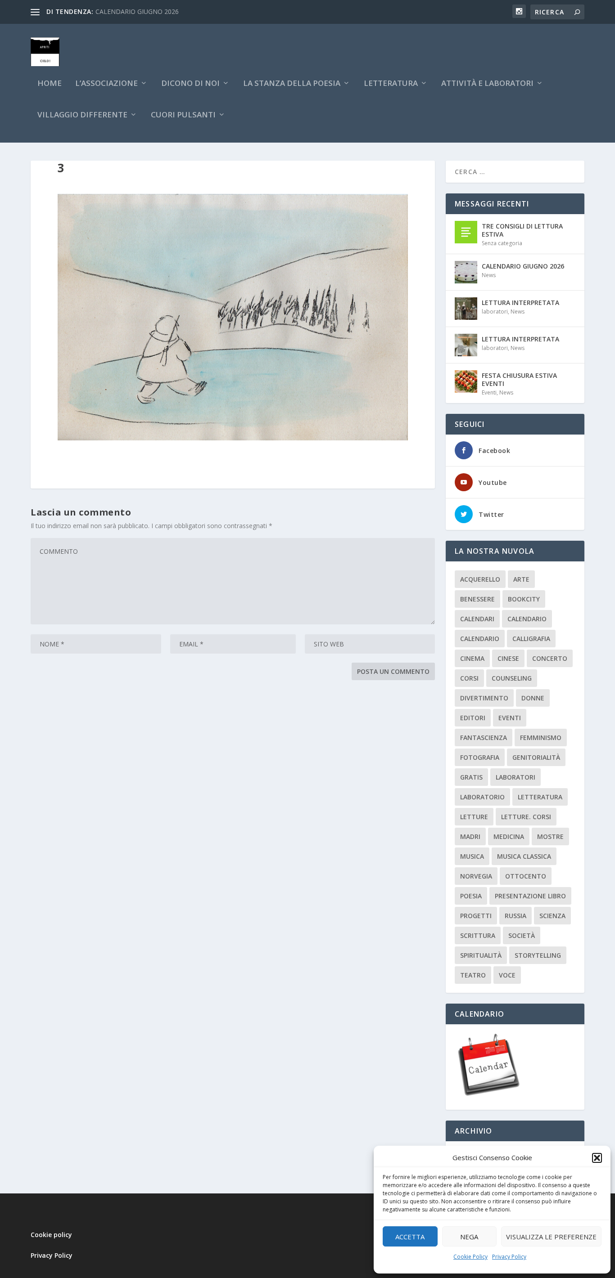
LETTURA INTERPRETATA (520, 302)
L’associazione (106, 84)
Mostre (550, 836)
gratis (471, 777)
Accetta (410, 1236)
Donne (532, 698)
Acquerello (480, 579)
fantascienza (483, 737)
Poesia (471, 896)
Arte (521, 579)
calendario (527, 618)
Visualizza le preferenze (551, 1236)
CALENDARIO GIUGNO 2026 (137, 11)
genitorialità (536, 757)
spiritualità (481, 955)
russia (515, 915)
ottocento (525, 876)
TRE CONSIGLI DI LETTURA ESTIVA (522, 230)
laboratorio (482, 797)
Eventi (489, 392)
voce (507, 975)
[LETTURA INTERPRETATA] (466, 308)
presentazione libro (530, 896)
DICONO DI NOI (190, 84)
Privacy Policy (509, 1256)
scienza (552, 915)
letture (474, 816)
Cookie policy (51, 1234)
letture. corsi (526, 816)
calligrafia (531, 638)
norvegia (476, 876)
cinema (472, 658)
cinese (508, 658)
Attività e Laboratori (487, 84)
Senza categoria (502, 243)
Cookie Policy (470, 1256)
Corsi (469, 678)
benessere (477, 599)
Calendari (477, 618)
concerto (549, 658)
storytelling (538, 955)
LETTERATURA (391, 84)
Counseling (512, 678)
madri (470, 836)
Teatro (473, 975)
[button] (596, 1157)
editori (472, 717)
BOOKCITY (524, 599)
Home (49, 84)
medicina (508, 836)
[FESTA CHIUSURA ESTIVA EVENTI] (466, 381)
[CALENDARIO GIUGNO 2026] (466, 272)
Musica (472, 856)
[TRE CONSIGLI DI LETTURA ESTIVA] (466, 232)
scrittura (477, 935)
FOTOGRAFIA (479, 757)
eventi (509, 717)
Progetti (476, 915)
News (489, 275)
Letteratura (540, 797)
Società (521, 935)
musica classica (524, 856)
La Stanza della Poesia (291, 84)
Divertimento (484, 698)
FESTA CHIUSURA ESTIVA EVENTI (519, 379)
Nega (469, 1236)
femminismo (540, 737)
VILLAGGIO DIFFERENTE (82, 115)
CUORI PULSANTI (183, 115)
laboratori (495, 311)
